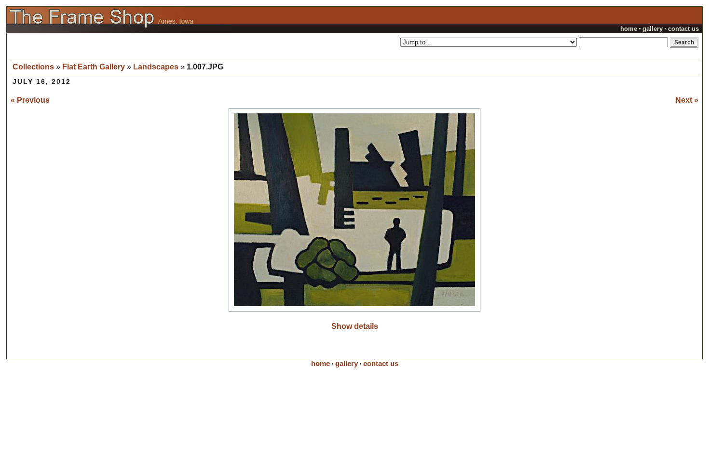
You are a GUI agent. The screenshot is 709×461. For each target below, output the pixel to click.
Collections (33, 67)
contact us (683, 28)
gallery (652, 28)
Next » (686, 100)
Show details (354, 326)
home (628, 28)
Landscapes (155, 67)
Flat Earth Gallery (93, 67)
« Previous (30, 100)
